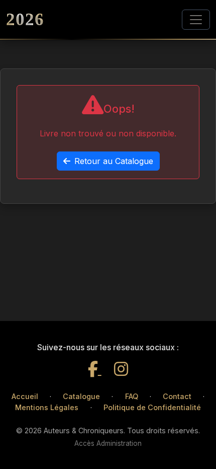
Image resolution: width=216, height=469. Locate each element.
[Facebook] (94, 369)
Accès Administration (108, 443)
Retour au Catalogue (113, 161)
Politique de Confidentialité (152, 407)
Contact (177, 396)
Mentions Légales (46, 407)
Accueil (25, 396)
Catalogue (81, 396)
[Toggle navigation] (196, 20)
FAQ (131, 396)
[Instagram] (121, 369)
